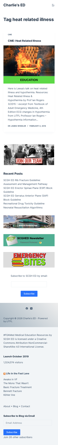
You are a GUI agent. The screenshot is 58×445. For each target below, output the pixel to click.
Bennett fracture (12, 391)
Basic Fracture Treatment (17, 387)
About (6, 406)
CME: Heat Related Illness (24, 40)
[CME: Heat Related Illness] (28, 64)
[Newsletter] (28, 154)
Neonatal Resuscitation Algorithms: (23, 207)
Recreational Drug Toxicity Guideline (23, 203)
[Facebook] (27, 308)
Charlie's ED (14, 5)
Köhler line (9, 394)
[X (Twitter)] (31, 308)
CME (10, 34)
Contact (25, 406)
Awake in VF (10, 379)
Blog (15, 406)
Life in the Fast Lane (17, 373)
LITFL (9, 321)
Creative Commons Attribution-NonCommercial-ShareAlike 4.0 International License (25, 342)
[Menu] (53, 5)
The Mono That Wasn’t (16, 383)
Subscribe (11, 432)
